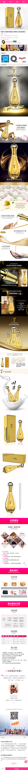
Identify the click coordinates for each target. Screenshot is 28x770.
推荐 (17, 2)
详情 (4, 2)
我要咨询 (14, 763)
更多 (23, 2)
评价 (10, 2)
